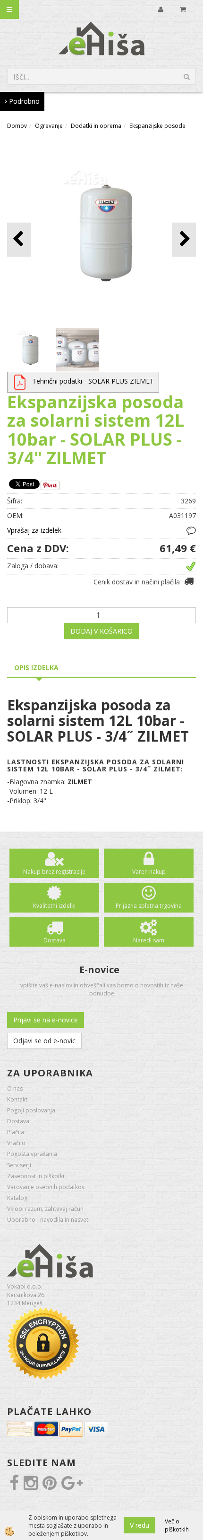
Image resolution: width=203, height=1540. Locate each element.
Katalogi (18, 1198)
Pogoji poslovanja (31, 1110)
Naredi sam (148, 940)
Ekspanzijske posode (157, 126)
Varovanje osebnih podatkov (46, 1187)
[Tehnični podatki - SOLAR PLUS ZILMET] (19, 380)
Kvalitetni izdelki (54, 906)
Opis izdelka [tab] (36, 667)
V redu (139, 1525)
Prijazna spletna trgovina (149, 906)
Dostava (54, 940)
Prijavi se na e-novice (45, 1019)
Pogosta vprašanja (32, 1154)
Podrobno (23, 101)
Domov (17, 126)
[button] (184, 239)
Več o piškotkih (177, 1525)
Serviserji (19, 1165)
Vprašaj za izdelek (34, 530)
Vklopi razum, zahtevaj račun (45, 1209)
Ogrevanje (49, 126)
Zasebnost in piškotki (35, 1176)
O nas (15, 1088)
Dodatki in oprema (96, 126)
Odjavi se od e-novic (44, 1040)
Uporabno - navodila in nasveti (48, 1220)
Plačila (15, 1132)
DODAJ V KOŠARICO (101, 631)
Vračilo (16, 1143)
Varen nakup (149, 872)
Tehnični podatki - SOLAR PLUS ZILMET (93, 380)
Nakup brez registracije (54, 872)
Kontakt (17, 1099)
